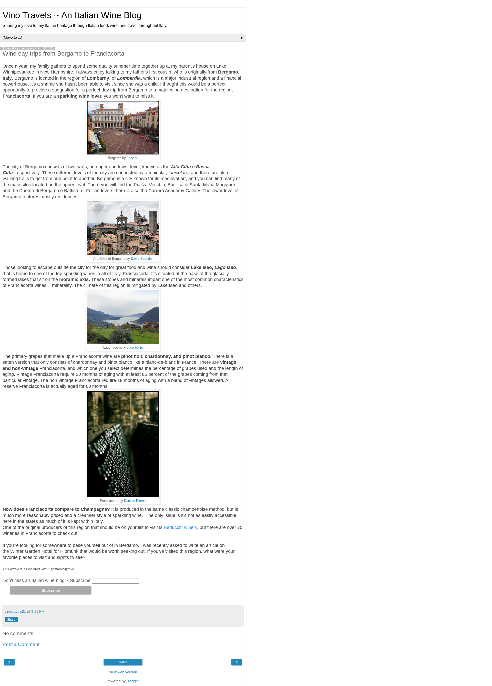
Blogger (133, 681)
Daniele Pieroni (135, 501)
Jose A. (132, 158)
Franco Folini (133, 347)
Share (11, 619)
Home (123, 662)
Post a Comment (21, 644)
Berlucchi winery (180, 527)
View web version (123, 672)
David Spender (142, 259)
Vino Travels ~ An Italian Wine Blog (72, 15)
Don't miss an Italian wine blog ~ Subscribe (46, 580)
